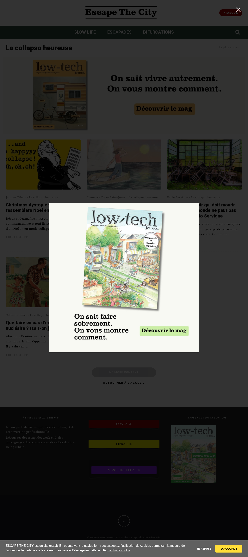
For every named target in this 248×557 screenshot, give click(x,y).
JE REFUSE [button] (203, 548)
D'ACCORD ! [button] (229, 548)
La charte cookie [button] (119, 550)
